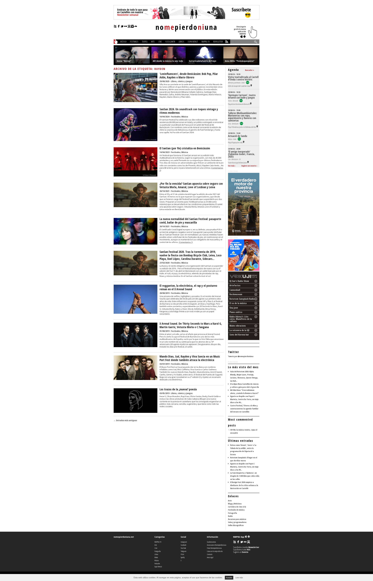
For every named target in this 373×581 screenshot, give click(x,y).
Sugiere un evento (248, 165)
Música (123, 41)
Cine (160, 41)
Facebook (183, 545)
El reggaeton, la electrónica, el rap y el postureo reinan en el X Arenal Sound (188, 287)
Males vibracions (237, 325)
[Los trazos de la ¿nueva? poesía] (135, 411)
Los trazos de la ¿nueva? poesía (178, 389)
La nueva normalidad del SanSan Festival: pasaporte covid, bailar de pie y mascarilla (190, 220)
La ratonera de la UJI (239, 330)
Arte (153, 41)
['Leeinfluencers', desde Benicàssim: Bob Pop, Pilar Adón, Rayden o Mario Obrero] (135, 101)
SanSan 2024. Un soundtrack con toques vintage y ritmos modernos (189, 111)
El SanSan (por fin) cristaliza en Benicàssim (185, 148)
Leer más (239, 578)
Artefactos (234, 285)
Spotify (183, 557)
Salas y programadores (237, 522)
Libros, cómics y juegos (182, 81)
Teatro (144, 41)
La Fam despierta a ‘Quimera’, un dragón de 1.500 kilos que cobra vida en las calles (244, 476)
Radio (230, 516)
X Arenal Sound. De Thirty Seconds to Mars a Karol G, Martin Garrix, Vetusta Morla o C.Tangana (191, 325)
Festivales (134, 41)
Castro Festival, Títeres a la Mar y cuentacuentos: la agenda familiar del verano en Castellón (244, 408)
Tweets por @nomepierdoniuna (240, 356)
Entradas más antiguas (125, 420)
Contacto (209, 554)
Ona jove (233, 307)
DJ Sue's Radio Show (239, 281)
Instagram (184, 542)
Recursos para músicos (237, 519)
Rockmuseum (235, 294)
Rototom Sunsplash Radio (242, 298)
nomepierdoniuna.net (124, 536)
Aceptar (229, 578)
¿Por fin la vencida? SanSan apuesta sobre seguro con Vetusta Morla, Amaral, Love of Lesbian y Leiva (191, 185)
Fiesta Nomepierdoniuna (214, 548)
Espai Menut (193, 41)
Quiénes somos (211, 542)
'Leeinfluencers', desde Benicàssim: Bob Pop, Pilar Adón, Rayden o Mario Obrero (189, 75)
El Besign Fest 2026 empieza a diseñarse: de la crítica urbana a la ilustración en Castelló (244, 485)
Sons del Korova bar (239, 334)
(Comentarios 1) (186, 242)
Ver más (231, 165)
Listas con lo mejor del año (215, 551)
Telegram (183, 551)
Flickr (182, 554)
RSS (248, 549)
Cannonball (234, 290)
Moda (156, 557)
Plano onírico (235, 312)
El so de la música (238, 303)
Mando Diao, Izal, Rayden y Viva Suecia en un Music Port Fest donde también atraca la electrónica (190, 358)
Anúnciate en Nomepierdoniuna (216, 545)
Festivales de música (236, 509)
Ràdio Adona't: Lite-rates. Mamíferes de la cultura (240, 319)
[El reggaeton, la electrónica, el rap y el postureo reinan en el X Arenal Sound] (135, 312)
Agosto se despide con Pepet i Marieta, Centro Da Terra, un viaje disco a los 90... (244, 399)
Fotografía (170, 41)
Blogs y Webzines (235, 503)
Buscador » (249, 70)
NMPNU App (239, 536)
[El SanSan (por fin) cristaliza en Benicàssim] (135, 175)
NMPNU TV (206, 41)
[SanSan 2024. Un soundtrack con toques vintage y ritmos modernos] (135, 140)
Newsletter (218, 41)
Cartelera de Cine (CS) (237, 506)
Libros (181, 41)
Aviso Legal (210, 557)
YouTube (183, 548)
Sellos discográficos (236, 525)
